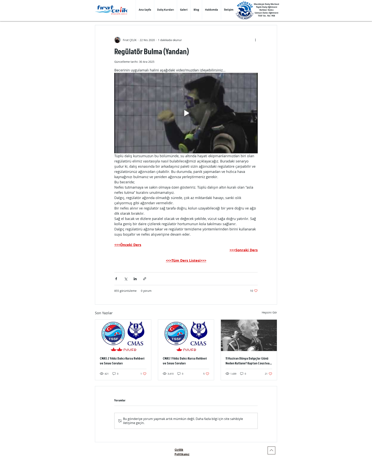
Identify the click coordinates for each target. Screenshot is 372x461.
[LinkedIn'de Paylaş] (135, 279)
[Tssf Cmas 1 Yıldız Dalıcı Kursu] (186, 335)
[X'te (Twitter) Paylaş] (125, 279)
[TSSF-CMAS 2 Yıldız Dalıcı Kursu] (123, 335)
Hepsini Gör (269, 312)
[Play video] (186, 113)
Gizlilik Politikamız (182, 451)
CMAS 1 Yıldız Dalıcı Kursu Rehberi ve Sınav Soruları (185, 361)
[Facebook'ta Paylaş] (116, 279)
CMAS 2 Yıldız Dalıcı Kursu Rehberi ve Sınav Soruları (122, 361)
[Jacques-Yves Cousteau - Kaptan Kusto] (249, 335)
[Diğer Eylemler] (255, 40)
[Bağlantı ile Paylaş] (144, 279)
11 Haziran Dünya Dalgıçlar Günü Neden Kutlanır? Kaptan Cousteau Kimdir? (248, 361)
